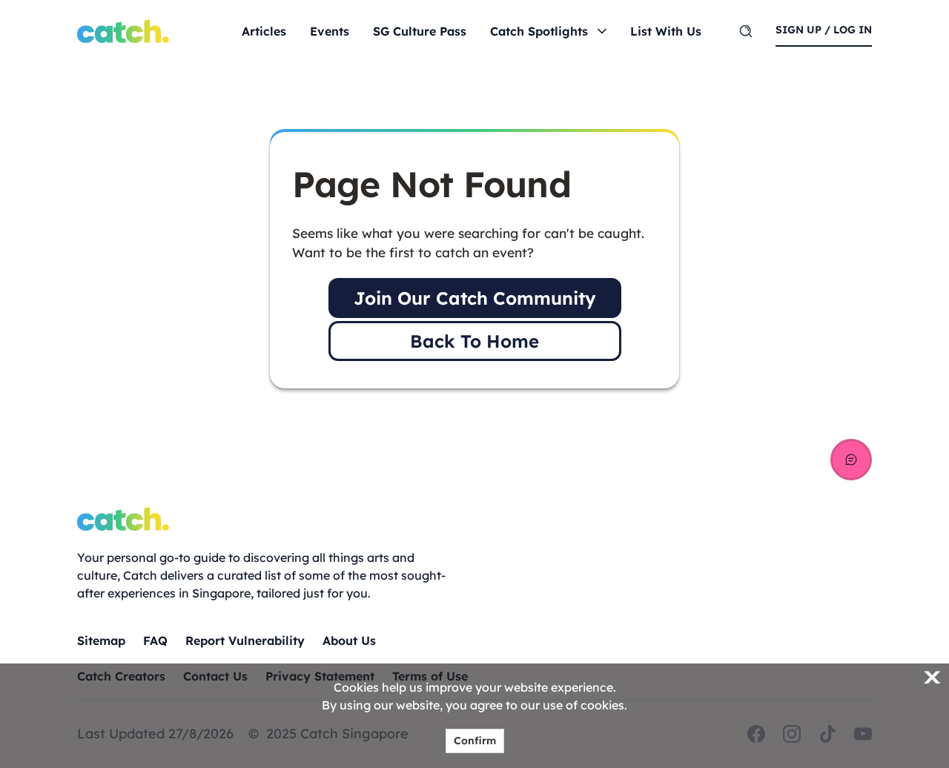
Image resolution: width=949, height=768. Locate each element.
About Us (349, 640)
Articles (264, 31)
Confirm (475, 740)
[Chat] (851, 459)
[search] (746, 31)
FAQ (155, 640)
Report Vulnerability (245, 640)
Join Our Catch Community (475, 298)
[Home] (123, 31)
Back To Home (474, 341)
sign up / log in (824, 29)
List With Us (665, 31)
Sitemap (101, 640)
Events (329, 31)
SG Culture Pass (419, 31)
